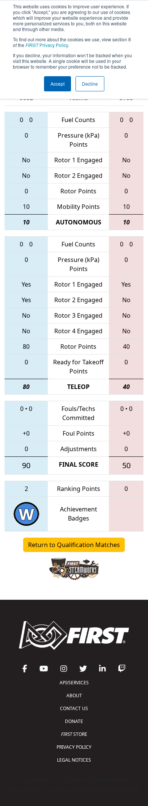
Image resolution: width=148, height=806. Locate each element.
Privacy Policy (46, 45)
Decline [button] (90, 83)
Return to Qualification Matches (74, 545)
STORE (74, 734)
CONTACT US (74, 708)
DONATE (74, 721)
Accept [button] (57, 83)
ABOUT (74, 695)
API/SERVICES (74, 682)
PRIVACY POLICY (74, 747)
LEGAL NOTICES (74, 760)
